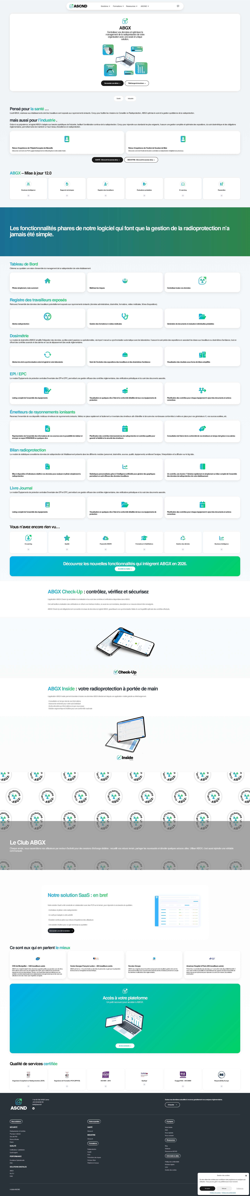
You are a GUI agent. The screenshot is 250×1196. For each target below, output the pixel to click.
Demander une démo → (112, 83)
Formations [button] (117, 6)
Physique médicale (15, 1134)
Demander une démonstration (59, 930)
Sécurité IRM (13, 1136)
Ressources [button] (131, 6)
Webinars (167, 1148)
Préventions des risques (94, 1157)
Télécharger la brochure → (137, 83)
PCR (88, 1155)
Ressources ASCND (171, 1151)
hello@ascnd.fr (37, 1104)
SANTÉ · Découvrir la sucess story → (107, 160)
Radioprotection (91, 1149)
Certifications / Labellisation (17, 1150)
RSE (11, 1163)
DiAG (11, 1176)
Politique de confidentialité (229, 1192)
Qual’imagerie (13, 1152)
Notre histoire (168, 1127)
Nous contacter (169, 1135)
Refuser (224, 1188)
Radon (12, 1142)
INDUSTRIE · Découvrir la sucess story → (141, 160)
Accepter (207, 1188)
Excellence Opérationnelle (17, 1160)
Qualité (89, 1152)
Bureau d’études (14, 1139)
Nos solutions (16, 1121)
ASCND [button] (144, 6)
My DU (12, 1173)
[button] (246, 1175)
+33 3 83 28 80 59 (37, 1102)
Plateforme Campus (93, 1163)
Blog (166, 1146)
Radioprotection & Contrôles (17, 1131)
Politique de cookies (215, 1192)
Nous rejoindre (169, 1133)
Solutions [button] (105, 6)
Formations (93, 1143)
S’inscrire (171, 1105)
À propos (170, 1121)
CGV (166, 1167)
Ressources (171, 1140)
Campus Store (91, 1160)
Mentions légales (169, 1164)
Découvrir (90, 1131)
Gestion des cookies (170, 1170)
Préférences (240, 1188)
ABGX (12, 1171)
